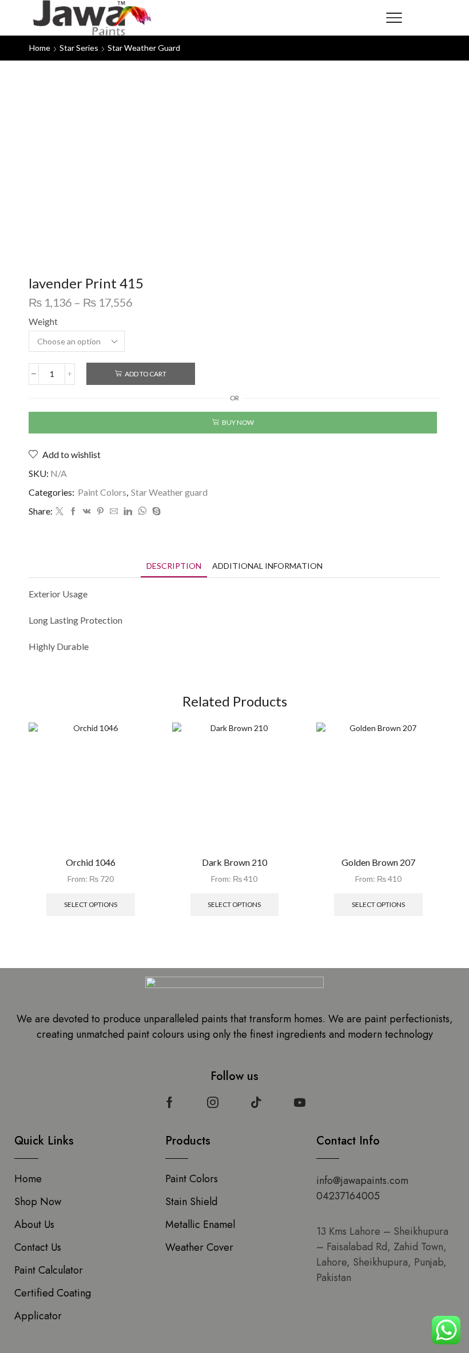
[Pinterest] (100, 511)
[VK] (87, 511)
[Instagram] (212, 1102)
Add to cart (145, 374)
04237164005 (348, 1196)
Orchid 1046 (91, 862)
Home (39, 48)
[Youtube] (299, 1102)
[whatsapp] (142, 511)
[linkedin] (128, 511)
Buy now (238, 422)
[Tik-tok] (256, 1102)
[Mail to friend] (114, 511)
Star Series (78, 48)
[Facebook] (73, 511)
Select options (90, 904)
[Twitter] (59, 511)
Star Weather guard (144, 48)
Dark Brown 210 (234, 862)
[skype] (155, 511)
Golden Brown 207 (378, 862)
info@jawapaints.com (362, 1180)
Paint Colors (102, 492)
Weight (43, 321)
